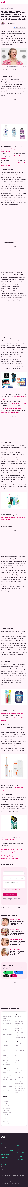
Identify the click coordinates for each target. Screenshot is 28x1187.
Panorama (19, 1160)
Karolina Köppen (6, 1058)
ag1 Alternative (6, 1124)
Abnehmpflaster (6, 1099)
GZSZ (16, 1075)
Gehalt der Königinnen (20, 1037)
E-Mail (14, 976)
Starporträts (19, 1041)
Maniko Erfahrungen (7, 1093)
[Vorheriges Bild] (4, 56)
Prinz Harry (17, 1026)
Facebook (20, 972)
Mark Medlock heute (7, 1037)
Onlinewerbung (16, 1178)
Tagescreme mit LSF (7, 1079)
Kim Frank (17, 1063)
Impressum (22, 1175)
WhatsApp (9, 972)
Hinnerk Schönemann (20, 1050)
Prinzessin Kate (18, 1019)
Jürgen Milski (18, 1058)
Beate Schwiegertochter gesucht (7, 1027)
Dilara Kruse (17, 1060)
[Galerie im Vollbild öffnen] (24, 51)
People (5, 1014)
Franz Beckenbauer (19, 1048)
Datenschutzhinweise (15, 889)
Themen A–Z (4, 1167)
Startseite (3, 7)
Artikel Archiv (8, 1175)
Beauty (12, 7)
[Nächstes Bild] (24, 56)
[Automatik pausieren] (21, 51)
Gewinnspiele (20, 1152)
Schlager (5, 1041)
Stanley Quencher (7, 1121)
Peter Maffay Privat (7, 1034)
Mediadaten (9, 1178)
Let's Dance (17, 1072)
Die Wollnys (18, 1093)
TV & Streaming (18, 1069)
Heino (4, 1050)
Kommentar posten (10, 894)
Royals (17, 1014)
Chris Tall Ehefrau (7, 1021)
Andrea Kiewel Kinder (8, 1048)
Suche (2, 1169)
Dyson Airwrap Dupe (8, 1090)
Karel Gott (5, 1055)
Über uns (24, 1178)
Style (8, 7)
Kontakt (3, 1178)
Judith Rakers (18, 1055)
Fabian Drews (6, 1053)
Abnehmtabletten (7, 1106)
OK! (3, 2)
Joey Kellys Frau (18, 1053)
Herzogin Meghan (19, 1028)
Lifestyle (5, 1096)
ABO (2, 1175)
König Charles (18, 1016)
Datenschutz (15, 1175)
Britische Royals (18, 1035)
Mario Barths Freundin (8, 1023)
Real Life (4, 1147)
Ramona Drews (6, 1060)
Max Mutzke (5, 1032)
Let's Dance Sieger (19, 1086)
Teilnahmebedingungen (6, 1181)
